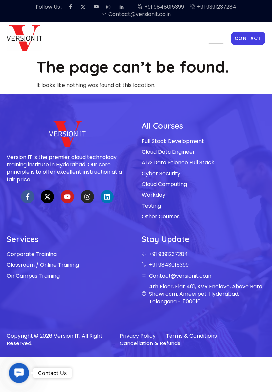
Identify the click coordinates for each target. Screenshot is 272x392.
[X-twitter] (47, 196)
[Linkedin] (107, 196)
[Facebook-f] (27, 196)
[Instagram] (87, 196)
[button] (19, 373)
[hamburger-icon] (216, 38)
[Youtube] (67, 196)
